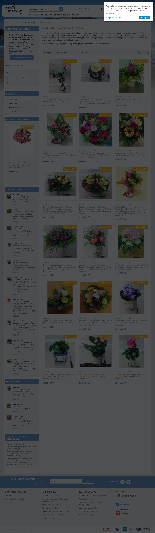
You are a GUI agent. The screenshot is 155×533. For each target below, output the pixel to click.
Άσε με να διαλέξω (113, 17)
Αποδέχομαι (144, 17)
